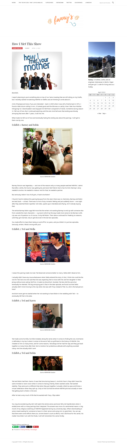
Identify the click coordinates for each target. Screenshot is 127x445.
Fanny (27, 48)
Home (14, 2)
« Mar (99, 113)
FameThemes (111, 442)
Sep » (104, 113)
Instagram (59, 2)
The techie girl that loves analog (31, 2)
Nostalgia (33, 429)
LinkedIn (88, 2)
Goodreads (79, 2)
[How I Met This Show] (37, 70)
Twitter (69, 2)
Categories (49, 2)
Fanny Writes (17, 48)
